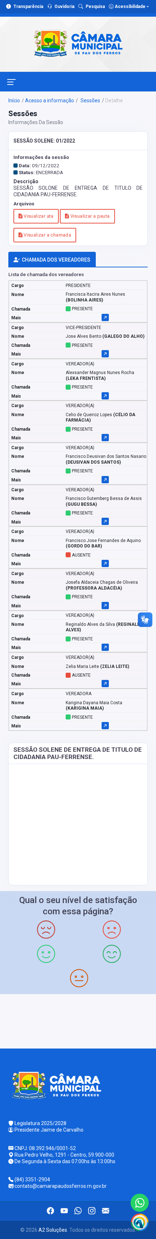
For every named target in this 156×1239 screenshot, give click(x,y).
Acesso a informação (49, 100)
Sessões (89, 100)
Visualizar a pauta (89, 216)
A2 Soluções (52, 1230)
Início (14, 100)
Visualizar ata (38, 216)
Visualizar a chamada (46, 235)
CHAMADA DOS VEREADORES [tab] (56, 260)
